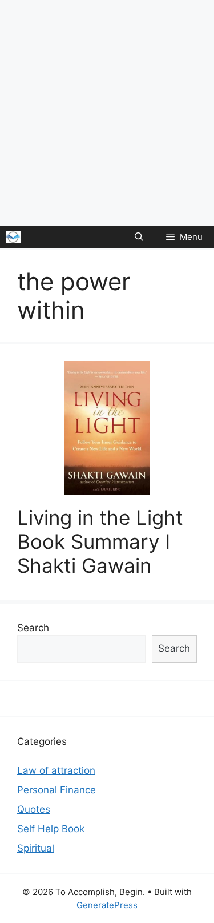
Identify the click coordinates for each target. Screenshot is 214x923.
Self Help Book (50, 828)
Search (33, 627)
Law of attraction (56, 770)
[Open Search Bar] (139, 237)
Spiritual (35, 848)
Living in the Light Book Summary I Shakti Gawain (100, 541)
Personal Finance (56, 790)
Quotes (33, 809)
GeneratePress (107, 905)
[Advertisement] (107, 113)
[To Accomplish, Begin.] (13, 237)
